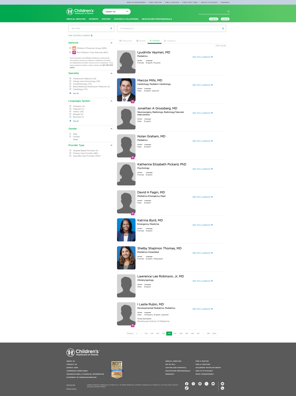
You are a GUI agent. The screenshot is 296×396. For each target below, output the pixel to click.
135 (163, 333)
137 (175, 333)
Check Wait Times (189, 2)
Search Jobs (72, 367)
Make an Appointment (136, 2)
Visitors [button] (106, 19)
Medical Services (173, 361)
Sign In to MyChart (209, 2)
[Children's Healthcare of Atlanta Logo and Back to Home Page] (80, 11)
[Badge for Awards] (116, 369)
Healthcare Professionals (177, 371)
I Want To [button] (110, 12)
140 (192, 333)
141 (198, 333)
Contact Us (71, 364)
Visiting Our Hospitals (175, 367)
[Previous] (130, 333)
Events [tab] (142, 41)
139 (186, 333)
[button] (229, 12)
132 (146, 333)
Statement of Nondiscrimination (81, 377)
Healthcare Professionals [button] (157, 19)
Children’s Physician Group (208, 367)
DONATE (225, 19)
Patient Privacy (71, 389)
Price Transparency (205, 374)
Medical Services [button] (76, 19)
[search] (223, 28)
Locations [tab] (171, 41)
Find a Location (172, 2)
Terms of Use (70, 385)
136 (169, 333)
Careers (213, 19)
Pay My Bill (170, 364)
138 (180, 333)
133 (151, 333)
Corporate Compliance (77, 371)
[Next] (214, 333)
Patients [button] (93, 19)
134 (157, 333)
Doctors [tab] (156, 40)
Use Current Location (79, 35)
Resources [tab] (127, 41)
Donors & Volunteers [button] (126, 19)
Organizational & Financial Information (85, 374)
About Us (70, 361)
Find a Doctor (155, 2)
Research (225, 2)
